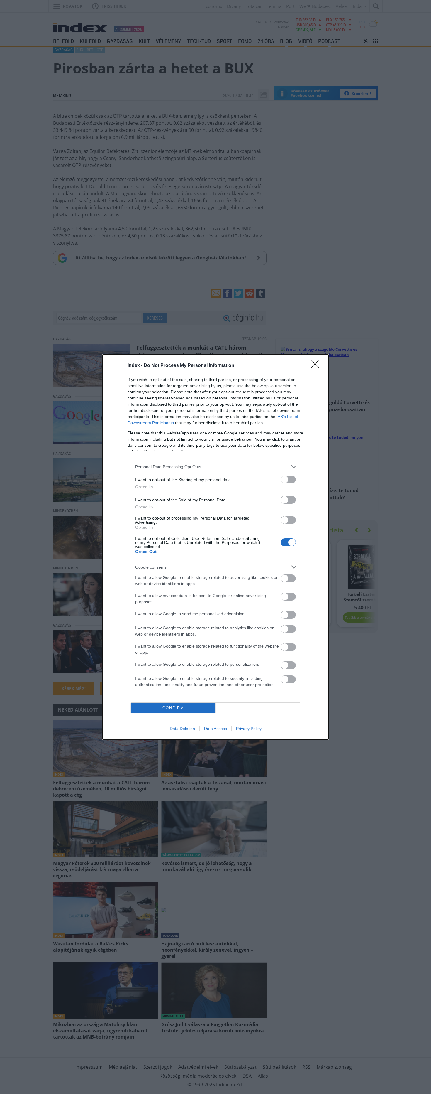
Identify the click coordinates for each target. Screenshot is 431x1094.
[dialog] (215, 547)
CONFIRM (173, 708)
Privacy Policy (249, 728)
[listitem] (215, 466)
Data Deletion (182, 728)
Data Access (215, 728)
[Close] (317, 365)
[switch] (288, 479)
